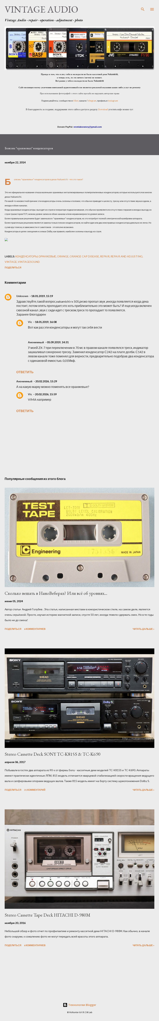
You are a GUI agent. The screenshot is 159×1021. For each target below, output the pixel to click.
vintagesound (29, 261)
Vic (30, 322)
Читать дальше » (143, 628)
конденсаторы (26, 256)
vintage (11, 261)
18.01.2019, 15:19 (42, 296)
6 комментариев (35, 628)
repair (105, 256)
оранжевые (47, 256)
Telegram (91, 100)
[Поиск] (142, 7)
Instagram (113, 100)
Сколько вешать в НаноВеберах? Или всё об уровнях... (56, 593)
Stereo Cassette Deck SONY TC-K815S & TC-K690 (52, 754)
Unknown (22, 296)
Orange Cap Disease (84, 256)
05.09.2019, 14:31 (58, 342)
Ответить (25, 372)
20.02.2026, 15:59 (46, 394)
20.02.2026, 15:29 (46, 381)
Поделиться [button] (13, 267)
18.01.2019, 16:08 (46, 322)
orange (63, 256)
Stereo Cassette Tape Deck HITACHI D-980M (47, 915)
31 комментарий (34, 789)
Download (103, 109)
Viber (76, 100)
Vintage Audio (41, 9)
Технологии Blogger (81, 1005)
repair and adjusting (127, 256)
